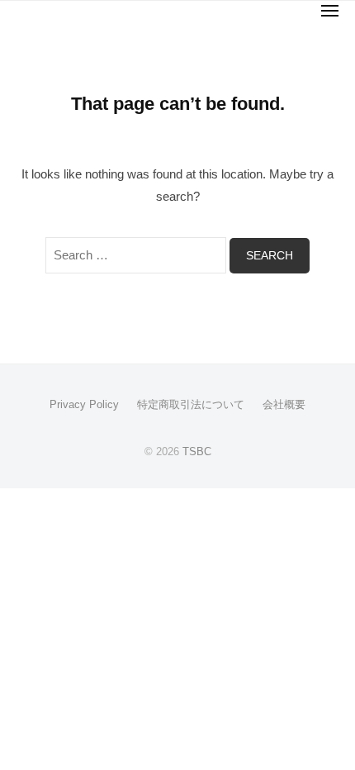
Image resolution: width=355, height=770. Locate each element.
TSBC (196, 451)
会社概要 (284, 404)
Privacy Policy (84, 404)
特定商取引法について (190, 404)
